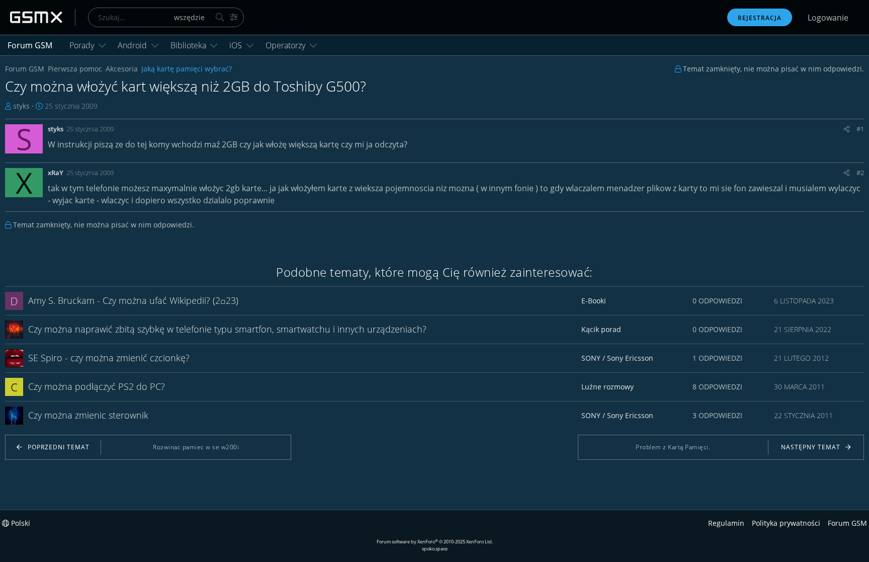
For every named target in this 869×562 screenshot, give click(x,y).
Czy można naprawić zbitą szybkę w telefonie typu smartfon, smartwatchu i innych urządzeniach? (227, 329)
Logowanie (828, 17)
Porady (81, 45)
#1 (860, 128)
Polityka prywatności (786, 523)
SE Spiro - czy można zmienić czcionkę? (109, 358)
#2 (860, 172)
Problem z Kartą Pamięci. (673, 447)
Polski (19, 523)
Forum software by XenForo (435, 541)
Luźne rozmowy (607, 386)
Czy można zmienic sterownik (88, 415)
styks (21, 106)
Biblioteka (188, 45)
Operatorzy (285, 45)
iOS (235, 45)
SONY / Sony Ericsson (617, 358)
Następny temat (810, 447)
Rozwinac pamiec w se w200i (196, 447)
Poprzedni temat (59, 447)
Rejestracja (759, 18)
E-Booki (593, 300)
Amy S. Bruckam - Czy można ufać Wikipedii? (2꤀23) (133, 300)
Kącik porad (601, 329)
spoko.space (435, 548)
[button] (102, 45)
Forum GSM (30, 45)
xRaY (55, 172)
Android (132, 45)
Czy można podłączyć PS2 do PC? (96, 386)
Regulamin (726, 523)
